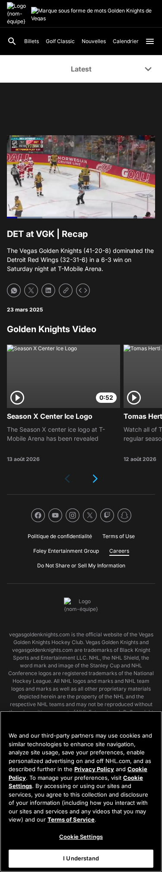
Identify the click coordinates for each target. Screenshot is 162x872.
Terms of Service (71, 819)
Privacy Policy (94, 769)
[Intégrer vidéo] (83, 290)
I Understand (81, 858)
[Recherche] (12, 41)
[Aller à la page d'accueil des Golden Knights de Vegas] (17, 13)
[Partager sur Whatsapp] (14, 290)
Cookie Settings (81, 836)
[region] (81, 791)
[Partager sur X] (31, 290)
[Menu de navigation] (150, 41)
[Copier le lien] (66, 290)
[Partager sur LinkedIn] (48, 290)
